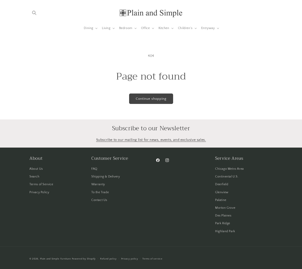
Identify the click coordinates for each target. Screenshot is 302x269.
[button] (34, 13)
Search (34, 176)
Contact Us (99, 200)
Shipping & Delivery (105, 176)
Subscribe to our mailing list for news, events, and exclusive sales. (151, 140)
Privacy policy (129, 258)
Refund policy (108, 258)
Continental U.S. (227, 176)
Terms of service (152, 258)
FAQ (94, 169)
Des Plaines (223, 215)
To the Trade (100, 192)
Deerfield (221, 184)
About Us (36, 169)
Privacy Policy (39, 192)
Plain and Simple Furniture (55, 258)
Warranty (98, 184)
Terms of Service (41, 184)
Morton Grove (225, 208)
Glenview (222, 192)
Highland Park (225, 231)
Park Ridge (222, 223)
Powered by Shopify (84, 258)
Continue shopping (151, 99)
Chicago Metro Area (229, 169)
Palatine (220, 200)
